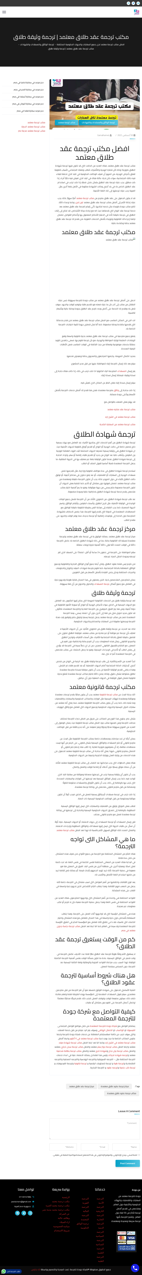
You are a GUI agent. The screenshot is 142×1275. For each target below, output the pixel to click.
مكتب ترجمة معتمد (66, 122)
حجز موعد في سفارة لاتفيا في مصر (28, 82)
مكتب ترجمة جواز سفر (107, 1047)
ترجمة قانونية (80, 1063)
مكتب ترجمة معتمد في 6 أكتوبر (84, 1038)
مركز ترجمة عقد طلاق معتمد (81, 1086)
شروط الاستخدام (62, 1230)
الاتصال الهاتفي (105, 1030)
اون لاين (79, 202)
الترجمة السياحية (100, 1234)
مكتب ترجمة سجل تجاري (72, 1047)
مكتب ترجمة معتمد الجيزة (33, 126)
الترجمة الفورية (85, 1200)
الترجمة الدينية (100, 1225)
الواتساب (120, 1030)
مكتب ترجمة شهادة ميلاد (70, 1043)
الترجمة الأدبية (100, 1200)
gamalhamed (103, 135)
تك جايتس (36, 1269)
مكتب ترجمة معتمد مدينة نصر (31, 131)
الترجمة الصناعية (100, 1242)
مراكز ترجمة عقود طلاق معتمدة (115, 1086)
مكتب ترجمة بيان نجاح (118, 1051)
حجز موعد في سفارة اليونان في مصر (28, 104)
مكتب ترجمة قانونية (109, 694)
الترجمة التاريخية (100, 1209)
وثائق (116, 390)
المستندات (121, 371)
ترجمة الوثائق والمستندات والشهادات (37, 44)
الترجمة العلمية (100, 1250)
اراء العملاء (65, 1222)
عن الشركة (64, 1213)
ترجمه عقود (112, 1067)
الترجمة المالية (85, 1209)
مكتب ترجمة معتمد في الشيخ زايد (120, 417)
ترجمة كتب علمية (127, 1067)
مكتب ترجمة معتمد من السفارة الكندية (117, 424)
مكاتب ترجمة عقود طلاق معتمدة (121, 1093)
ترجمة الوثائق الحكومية (83, 1225)
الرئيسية (66, 1197)
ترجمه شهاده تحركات (118, 1055)
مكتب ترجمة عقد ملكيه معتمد (121, 409)
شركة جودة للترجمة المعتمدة (103, 1026)
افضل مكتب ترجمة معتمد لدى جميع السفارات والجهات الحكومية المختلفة (91, 44)
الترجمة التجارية (100, 1217)
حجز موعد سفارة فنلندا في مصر (30, 111)
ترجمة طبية (119, 1063)
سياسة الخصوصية (61, 1226)
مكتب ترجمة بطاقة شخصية (68, 1051)
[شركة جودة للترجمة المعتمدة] (136, 12)
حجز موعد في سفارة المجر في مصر (29, 90)
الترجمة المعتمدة (85, 1217)
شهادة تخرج (101, 1051)
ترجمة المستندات (101, 584)
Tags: (137, 1086)
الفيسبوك (131, 1030)
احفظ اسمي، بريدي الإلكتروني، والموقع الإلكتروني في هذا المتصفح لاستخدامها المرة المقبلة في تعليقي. (95, 1155)
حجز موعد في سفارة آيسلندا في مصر (28, 97)
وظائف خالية (64, 1218)
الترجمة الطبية (100, 1259)
